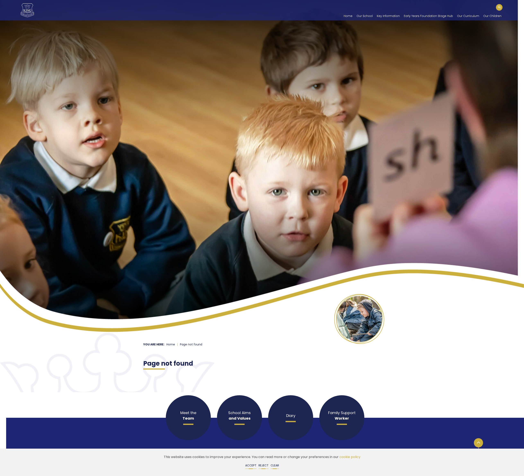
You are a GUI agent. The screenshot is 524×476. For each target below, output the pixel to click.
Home (170, 344)
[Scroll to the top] (478, 442)
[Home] (27, 10)
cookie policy (349, 457)
